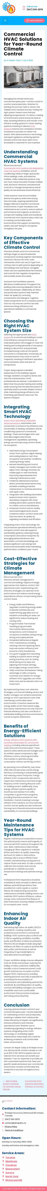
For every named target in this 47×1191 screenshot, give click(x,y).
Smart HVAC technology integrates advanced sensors (20, 422)
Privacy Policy (11, 1126)
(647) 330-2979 (12, 1119)
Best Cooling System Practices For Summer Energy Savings (12, 1085)
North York (11, 1176)
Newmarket (12, 1168)
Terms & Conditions (14, 1130)
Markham (11, 1161)
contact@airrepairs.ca (15, 1123)
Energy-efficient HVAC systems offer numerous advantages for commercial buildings (21, 743)
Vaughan (11, 1165)
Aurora (9, 1172)
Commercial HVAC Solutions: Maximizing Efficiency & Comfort (34, 1084)
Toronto (10, 1157)
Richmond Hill (13, 1180)
